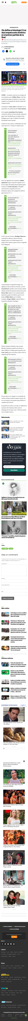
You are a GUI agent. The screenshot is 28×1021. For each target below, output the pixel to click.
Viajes (17, 993)
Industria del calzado (12, 1007)
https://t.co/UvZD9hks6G (14, 159)
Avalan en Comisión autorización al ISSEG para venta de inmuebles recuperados (18, 682)
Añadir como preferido (12, 64)
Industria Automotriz (22, 1005)
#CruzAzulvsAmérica (14, 145)
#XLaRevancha (16, 143)
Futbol (2, 977)
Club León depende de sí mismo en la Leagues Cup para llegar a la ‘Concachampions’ (18, 664)
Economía (3, 1005)
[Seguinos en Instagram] (11, 944)
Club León (11, 977)
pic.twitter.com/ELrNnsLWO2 (14, 332)
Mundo (14, 956)
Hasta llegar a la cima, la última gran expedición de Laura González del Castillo (19, 614)
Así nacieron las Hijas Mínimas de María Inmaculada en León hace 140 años (13, 517)
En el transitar (12, 993)
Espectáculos (3, 990)
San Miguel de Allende (11, 954)
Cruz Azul (11, 548)
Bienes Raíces (4, 1007)
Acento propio (10, 990)
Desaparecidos (4, 968)
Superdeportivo (14, 27)
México (10, 956)
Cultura (16, 990)
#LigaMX (10, 156)
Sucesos (11, 966)
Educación (3, 995)
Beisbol (9, 979)
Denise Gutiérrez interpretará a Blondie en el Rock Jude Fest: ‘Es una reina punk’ (18, 648)
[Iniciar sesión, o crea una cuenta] (5, 2)
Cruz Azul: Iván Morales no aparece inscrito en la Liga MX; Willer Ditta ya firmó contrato (17, 429)
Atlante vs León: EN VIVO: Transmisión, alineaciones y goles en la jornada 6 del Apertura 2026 (18, 673)
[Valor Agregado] (6, 1002)
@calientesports (13, 150)
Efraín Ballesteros (10, 47)
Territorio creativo (22, 990)
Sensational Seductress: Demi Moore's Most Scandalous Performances (11, 764)
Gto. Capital (3, 954)
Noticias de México (8, 926)
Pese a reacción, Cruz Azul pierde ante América (16, 421)
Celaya (11, 952)
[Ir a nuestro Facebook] (2, 944)
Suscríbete (24, 2)
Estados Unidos (4, 956)
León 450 (20, 968)
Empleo (18, 1007)
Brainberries (14, 726)
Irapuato (15, 952)
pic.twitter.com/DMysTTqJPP (14, 271)
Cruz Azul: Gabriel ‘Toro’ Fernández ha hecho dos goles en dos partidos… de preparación (17, 436)
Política (7, 966)
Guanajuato (3, 952)
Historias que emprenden (11, 1005)
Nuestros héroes (17, 977)
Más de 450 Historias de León (7, 479)
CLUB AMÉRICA (5, 548)
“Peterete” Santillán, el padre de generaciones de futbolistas (13, 537)
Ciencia (9, 968)
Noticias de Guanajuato (20, 926)
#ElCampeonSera (13, 220)
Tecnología (14, 968)
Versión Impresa (14, 1018)
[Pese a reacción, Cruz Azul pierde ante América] (5, 422)
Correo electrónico (5, 584)
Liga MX (6, 977)
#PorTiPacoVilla (13, 219)
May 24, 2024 (11, 174)
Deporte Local (9, 981)
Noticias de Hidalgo (14, 929)
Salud (21, 993)
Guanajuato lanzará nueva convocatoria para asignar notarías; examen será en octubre (18, 639)
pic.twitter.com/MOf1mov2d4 (14, 167)
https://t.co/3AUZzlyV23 (15, 164)
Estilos (2, 993)
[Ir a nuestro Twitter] (5, 944)
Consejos (8, 995)
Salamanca (21, 952)
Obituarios (13, 995)
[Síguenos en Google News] (14, 944)
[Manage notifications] (26, 1015)
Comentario (4, 563)
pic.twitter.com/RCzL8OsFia (15, 382)
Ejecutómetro (17, 966)
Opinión (22, 966)
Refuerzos (24, 977)
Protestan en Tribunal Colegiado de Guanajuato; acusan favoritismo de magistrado (18, 622)
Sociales (6, 993)
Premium (3, 966)
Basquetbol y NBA (15, 979)
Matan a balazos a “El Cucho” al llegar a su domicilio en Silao (18, 697)
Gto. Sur (18, 954)
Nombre (3, 578)
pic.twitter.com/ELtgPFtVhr (15, 223)
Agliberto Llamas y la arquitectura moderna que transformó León (13, 498)
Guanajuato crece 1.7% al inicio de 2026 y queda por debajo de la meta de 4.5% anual (18, 630)
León (8, 952)
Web (2, 591)
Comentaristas (4, 979)
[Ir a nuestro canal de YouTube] (8, 944)
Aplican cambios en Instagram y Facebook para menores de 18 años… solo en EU (18, 690)
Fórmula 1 (3, 981)
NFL (21, 979)
